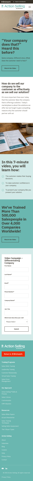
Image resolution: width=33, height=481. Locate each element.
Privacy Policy (6, 456)
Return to (7, 354)
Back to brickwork (20, 1)
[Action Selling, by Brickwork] (13, 7)
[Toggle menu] (29, 7)
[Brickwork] (6, 1)
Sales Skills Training (8, 366)
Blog (3, 446)
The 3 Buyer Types (8, 429)
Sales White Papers (8, 414)
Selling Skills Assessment (10, 426)
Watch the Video (10, 68)
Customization (6, 400)
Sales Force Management (6, 380)
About (4, 440)
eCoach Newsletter (8, 417)
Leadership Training (8, 369)
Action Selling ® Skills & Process (9, 393)
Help (3, 453)
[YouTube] (3, 468)
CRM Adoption (6, 404)
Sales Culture (6, 397)
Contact (4, 460)
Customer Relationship (9, 373)
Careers (4, 450)
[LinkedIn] (6, 468)
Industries (5, 443)
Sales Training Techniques (6, 422)
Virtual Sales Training (9, 376)
